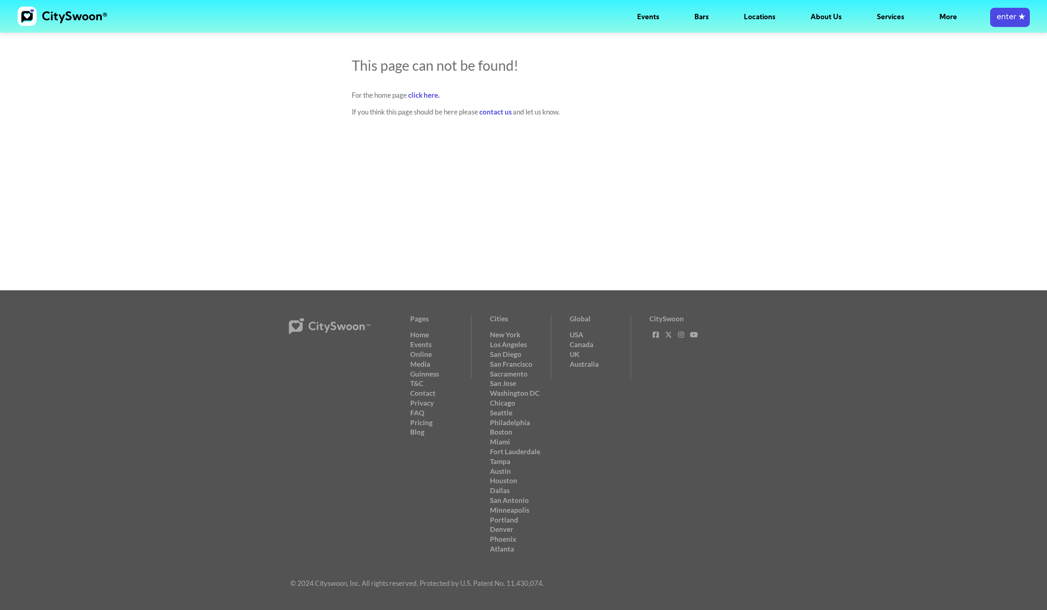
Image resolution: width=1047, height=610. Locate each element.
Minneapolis (509, 510)
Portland (504, 520)
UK (575, 354)
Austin (500, 471)
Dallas (500, 490)
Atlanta (502, 549)
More (948, 17)
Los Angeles (508, 344)
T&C (416, 383)
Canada (581, 344)
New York (505, 334)
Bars (701, 17)
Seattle (501, 412)
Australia (584, 364)
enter (1010, 17)
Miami (500, 441)
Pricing (421, 422)
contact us (495, 112)
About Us (826, 17)
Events (648, 17)
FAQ (417, 412)
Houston (503, 480)
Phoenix (503, 539)
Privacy (422, 403)
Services (890, 17)
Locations (759, 17)
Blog (417, 432)
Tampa (500, 461)
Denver (501, 529)
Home (419, 334)
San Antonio (509, 500)
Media (420, 364)
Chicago (502, 403)
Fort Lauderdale (515, 451)
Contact (423, 393)
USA (576, 334)
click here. (424, 95)
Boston (501, 432)
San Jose (503, 383)
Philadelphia (510, 422)
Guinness (424, 374)
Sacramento (509, 374)
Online (421, 354)
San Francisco (511, 364)
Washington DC (514, 393)
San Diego (505, 354)
